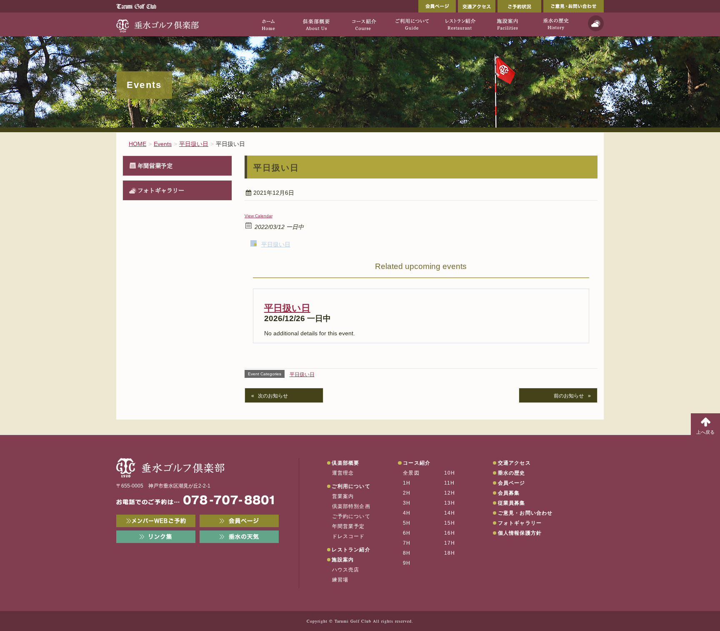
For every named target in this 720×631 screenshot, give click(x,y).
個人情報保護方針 (520, 533)
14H (449, 513)
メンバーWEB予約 (155, 521)
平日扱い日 (275, 244)
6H (406, 533)
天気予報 (596, 23)
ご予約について (351, 516)
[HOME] (268, 24)
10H (449, 473)
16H (449, 533)
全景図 (411, 473)
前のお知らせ (569, 396)
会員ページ (437, 6)
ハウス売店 (346, 570)
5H (406, 523)
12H (449, 493)
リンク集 (155, 536)
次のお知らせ (273, 396)
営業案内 (343, 496)
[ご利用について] (412, 24)
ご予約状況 (519, 6)
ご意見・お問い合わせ (573, 6)
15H (449, 523)
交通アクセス (476, 6)
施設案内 (343, 560)
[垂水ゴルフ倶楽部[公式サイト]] (158, 24)
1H (406, 483)
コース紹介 (416, 463)
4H (406, 513)
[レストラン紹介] (460, 24)
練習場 (340, 580)
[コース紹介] (364, 24)
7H (406, 543)
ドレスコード (348, 536)
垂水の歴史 (511, 473)
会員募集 (509, 493)
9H (406, 563)
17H (449, 543)
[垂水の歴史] (556, 24)
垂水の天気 (239, 536)
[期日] (249, 225)
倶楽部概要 (345, 463)
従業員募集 (511, 503)
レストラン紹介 (351, 550)
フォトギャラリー (161, 190)
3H (406, 503)
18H (449, 553)
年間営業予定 (155, 165)
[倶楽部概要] (316, 24)
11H (449, 483)
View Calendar (258, 216)
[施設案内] (508, 24)
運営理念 (343, 473)
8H (406, 553)
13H (449, 503)
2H (406, 493)
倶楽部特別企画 (351, 506)
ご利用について (351, 486)
